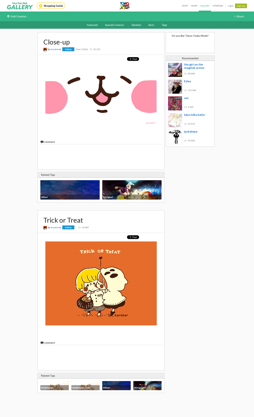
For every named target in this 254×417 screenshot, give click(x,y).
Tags (164, 24)
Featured (92, 24)
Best (151, 24)
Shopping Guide (53, 5)
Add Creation (18, 16)
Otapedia (218, 5)
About (240, 16)
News (194, 5)
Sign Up (241, 5)
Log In (231, 5)
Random (136, 24)
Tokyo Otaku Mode (125, 6)
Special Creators (114, 24)
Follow (68, 49)
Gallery (205, 5)
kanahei (55, 49)
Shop (185, 5)
